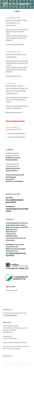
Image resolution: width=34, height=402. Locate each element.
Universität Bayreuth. (11, 315)
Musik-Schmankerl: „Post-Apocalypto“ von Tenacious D (17, 22)
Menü (18, 11)
